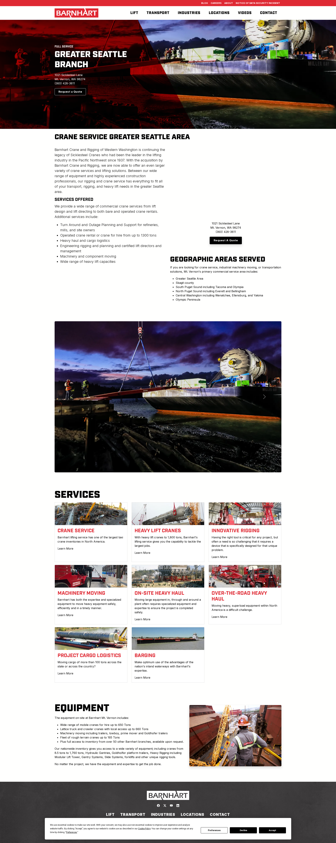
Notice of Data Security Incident (258, 3)
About (228, 3)
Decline (243, 830)
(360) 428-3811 (65, 83)
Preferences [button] (71, 832)
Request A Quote (226, 240)
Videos (245, 13)
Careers (216, 3)
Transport (158, 13)
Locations (219, 13)
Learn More (65, 548)
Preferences (214, 830)
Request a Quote (70, 91)
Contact (268, 13)
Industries (189, 13)
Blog (204, 3)
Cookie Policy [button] (144, 828)
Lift (134, 13)
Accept (272, 830)
